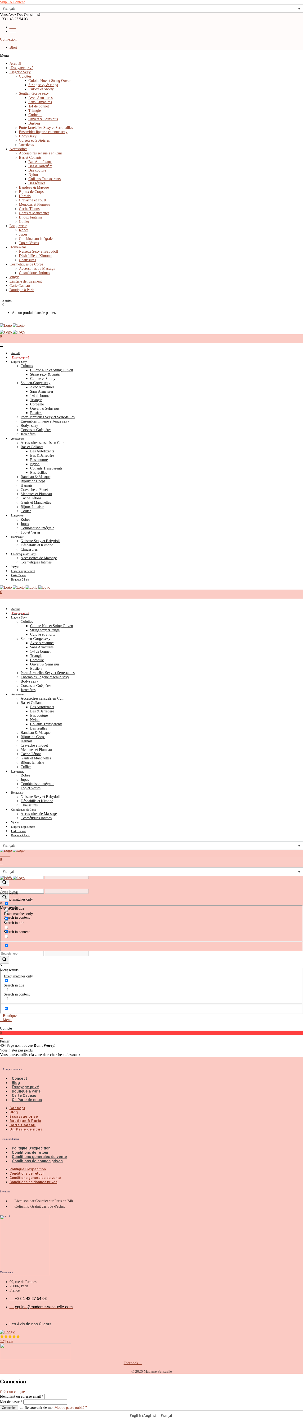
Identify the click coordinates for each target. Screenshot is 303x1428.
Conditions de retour (30, 1152)
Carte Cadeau (24, 1095)
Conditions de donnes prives (37, 1161)
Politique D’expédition (31, 1148)
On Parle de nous (27, 1100)
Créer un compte (12, 1392)
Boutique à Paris (26, 1091)
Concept (19, 1078)
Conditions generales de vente (39, 1156)
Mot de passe (11, 1402)
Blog (13, 47)
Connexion (8, 39)
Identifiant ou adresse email (22, 1396)
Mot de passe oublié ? (70, 1407)
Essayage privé (25, 1087)
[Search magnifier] (4, 897)
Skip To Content (12, 2)
